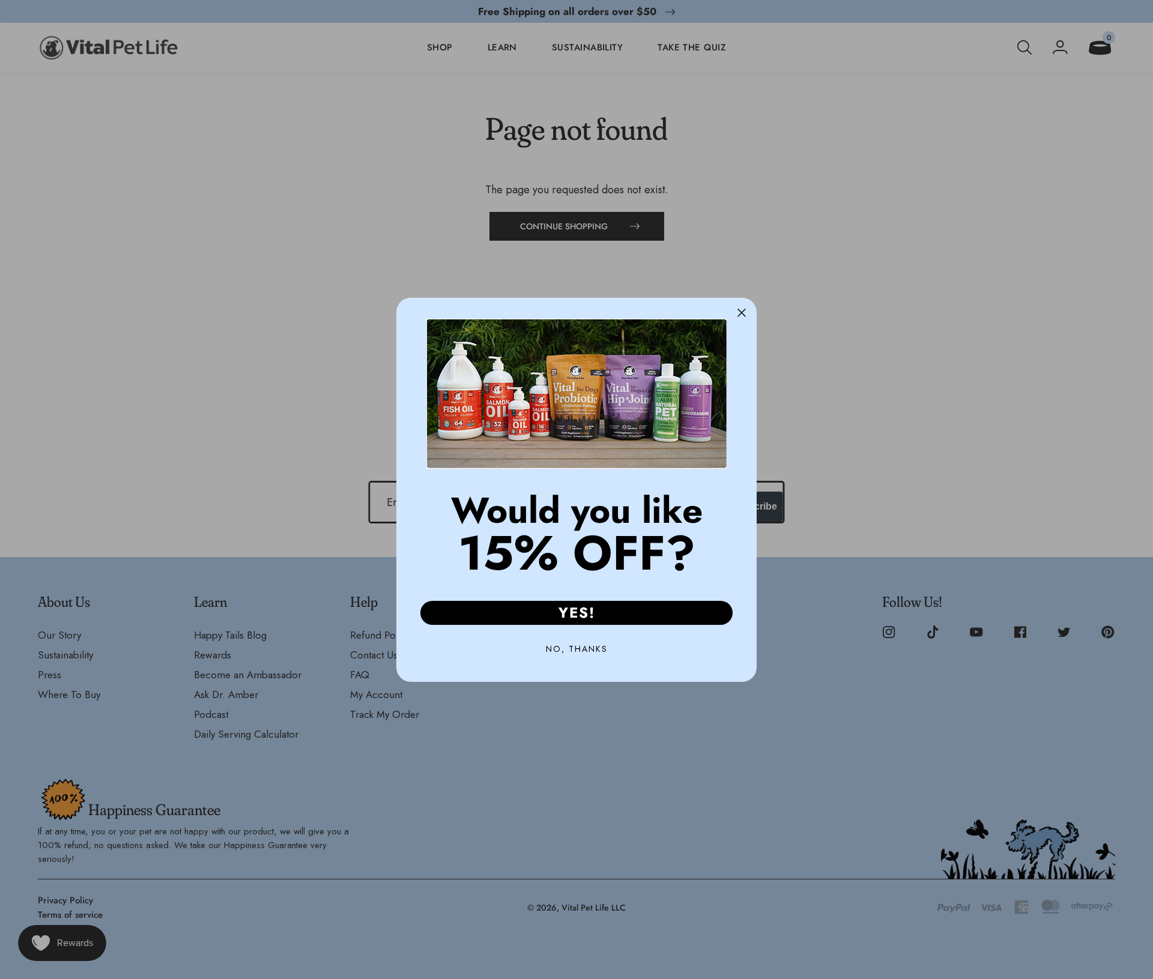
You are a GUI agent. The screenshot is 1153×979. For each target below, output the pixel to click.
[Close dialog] (742, 313)
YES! (576, 612)
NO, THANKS (577, 649)
